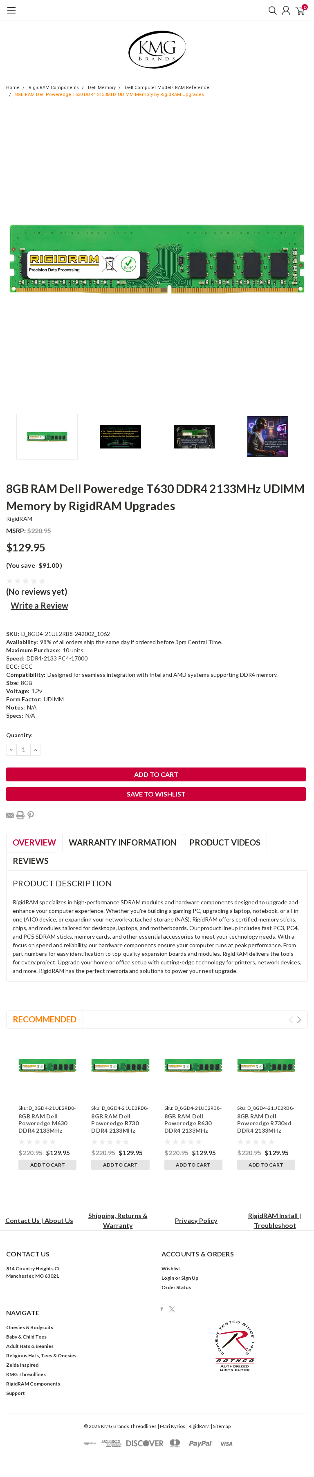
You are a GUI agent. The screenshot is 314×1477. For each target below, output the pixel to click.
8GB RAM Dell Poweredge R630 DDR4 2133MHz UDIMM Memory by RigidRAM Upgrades (192, 1130)
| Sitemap (221, 1426)
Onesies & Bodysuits (29, 1327)
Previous (14, 259)
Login (167, 1278)
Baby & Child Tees (26, 1337)
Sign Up (189, 1278)
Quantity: (19, 735)
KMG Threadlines (26, 1374)
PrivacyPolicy (196, 1220)
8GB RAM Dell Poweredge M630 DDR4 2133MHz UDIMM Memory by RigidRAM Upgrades (46, 1130)
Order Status (176, 1287)
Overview (34, 842)
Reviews (31, 861)
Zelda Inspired (22, 1365)
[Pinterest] (31, 815)
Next (300, 259)
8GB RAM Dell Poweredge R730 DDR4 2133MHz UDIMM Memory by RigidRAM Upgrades (119, 1130)
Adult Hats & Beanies (30, 1346)
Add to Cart (47, 1165)
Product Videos (224, 842)
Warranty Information (123, 842)
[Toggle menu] (11, 14)
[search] (270, 10)
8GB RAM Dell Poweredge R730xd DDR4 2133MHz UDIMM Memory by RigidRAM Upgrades (265, 1130)
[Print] (20, 815)
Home (13, 87)
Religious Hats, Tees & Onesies (41, 1355)
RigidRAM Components (54, 87)
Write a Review (39, 605)
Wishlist (170, 1268)
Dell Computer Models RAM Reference (167, 87)
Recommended (44, 1019)
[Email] (10, 815)
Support (15, 1393)
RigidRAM (19, 518)
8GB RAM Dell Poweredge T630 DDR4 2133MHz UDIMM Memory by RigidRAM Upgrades (109, 94)
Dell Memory (102, 87)
